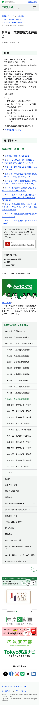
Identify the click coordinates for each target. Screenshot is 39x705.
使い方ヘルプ (7, 690)
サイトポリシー (20, 686)
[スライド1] (8, 611)
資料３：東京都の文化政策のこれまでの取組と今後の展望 (19, 189)
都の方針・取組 (11, 485)
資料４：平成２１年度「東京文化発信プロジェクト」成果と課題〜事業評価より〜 (19, 197)
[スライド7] (20, 611)
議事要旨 (13, 130)
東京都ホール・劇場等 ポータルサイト (18, 547)
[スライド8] (22, 611)
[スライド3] (12, 611)
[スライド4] (14, 611)
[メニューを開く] (34, 7)
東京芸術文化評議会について (16, 331)
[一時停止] (31, 611)
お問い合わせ (7, 686)
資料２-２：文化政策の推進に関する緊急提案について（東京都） (19, 175)
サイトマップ (21, 690)
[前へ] (5, 611)
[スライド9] (24, 611)
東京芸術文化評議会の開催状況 (17, 337)
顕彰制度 (8, 497)
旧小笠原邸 (9, 528)
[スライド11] (28, 611)
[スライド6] (18, 611)
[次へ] (34, 611)
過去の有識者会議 (12, 491)
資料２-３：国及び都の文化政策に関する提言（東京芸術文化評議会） (19, 182)
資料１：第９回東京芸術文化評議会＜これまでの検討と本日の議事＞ (19, 161)
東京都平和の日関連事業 (14, 503)
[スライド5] (16, 611)
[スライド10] (26, 611)
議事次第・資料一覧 (17, 156)
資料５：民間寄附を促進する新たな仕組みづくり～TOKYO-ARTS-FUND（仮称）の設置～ (19, 207)
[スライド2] (10, 611)
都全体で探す (32, 2)
